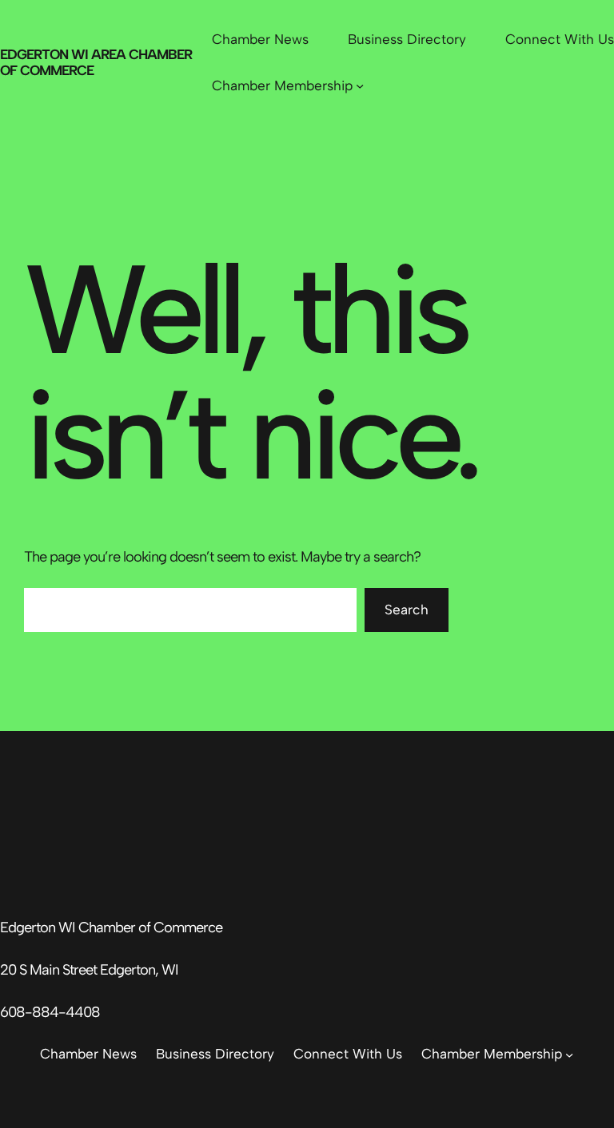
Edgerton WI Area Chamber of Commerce (96, 61)
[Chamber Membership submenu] (360, 85)
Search (407, 610)
